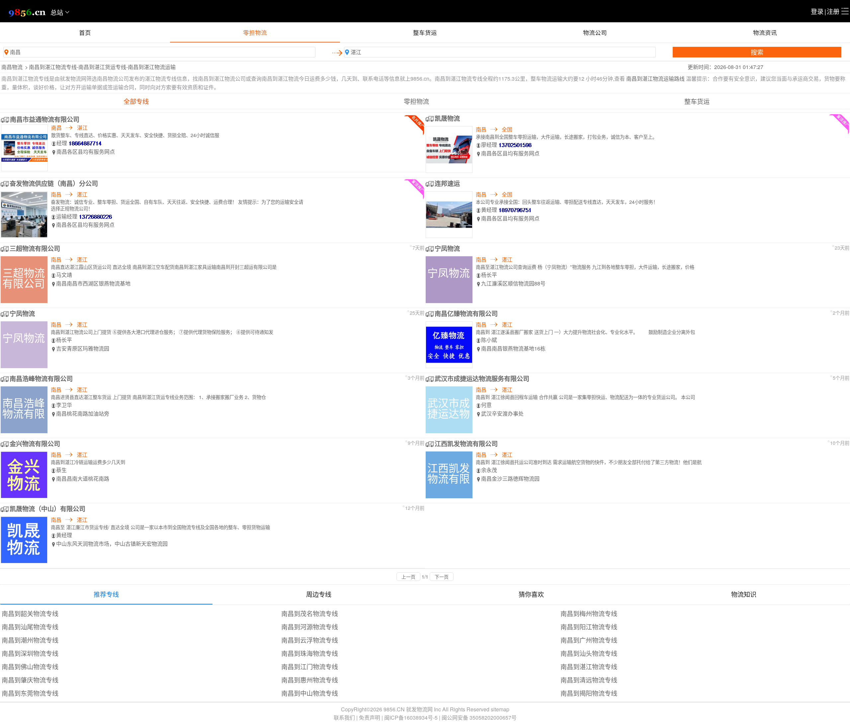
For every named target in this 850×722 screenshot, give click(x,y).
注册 (833, 11)
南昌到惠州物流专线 (309, 679)
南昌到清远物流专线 (588, 679)
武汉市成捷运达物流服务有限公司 (482, 378)
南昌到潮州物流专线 (30, 639)
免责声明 (369, 717)
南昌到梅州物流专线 (588, 613)
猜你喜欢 (531, 594)
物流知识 (743, 594)
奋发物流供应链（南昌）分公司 (54, 183)
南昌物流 (12, 67)
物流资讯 (765, 32)
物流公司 (595, 32)
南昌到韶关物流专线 (30, 613)
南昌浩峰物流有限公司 (41, 378)
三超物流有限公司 (35, 248)
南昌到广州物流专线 (588, 639)
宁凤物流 (447, 248)
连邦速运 (447, 183)
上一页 (408, 576)
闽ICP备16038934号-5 (411, 717)
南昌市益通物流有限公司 (44, 119)
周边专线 (318, 594)
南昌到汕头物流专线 (588, 653)
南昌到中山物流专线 (309, 692)
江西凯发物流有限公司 (466, 443)
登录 (817, 11)
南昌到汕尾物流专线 (30, 626)
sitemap (500, 709)
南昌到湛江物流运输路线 (655, 78)
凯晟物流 (447, 118)
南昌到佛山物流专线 (30, 666)
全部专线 (136, 101)
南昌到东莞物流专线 (30, 692)
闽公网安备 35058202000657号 (479, 717)
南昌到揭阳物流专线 (588, 692)
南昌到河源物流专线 (309, 626)
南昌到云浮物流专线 (309, 639)
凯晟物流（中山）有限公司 (47, 508)
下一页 (442, 576)
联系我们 (344, 717)
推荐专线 (106, 594)
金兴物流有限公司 (35, 443)
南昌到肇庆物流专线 (30, 679)
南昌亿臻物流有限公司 (466, 313)
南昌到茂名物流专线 (309, 613)
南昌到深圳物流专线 (30, 653)
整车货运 (425, 32)
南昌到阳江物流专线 (588, 626)
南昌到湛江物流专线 (588, 666)
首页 (85, 32)
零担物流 (255, 32)
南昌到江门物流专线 (309, 666)
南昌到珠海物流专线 (309, 653)
